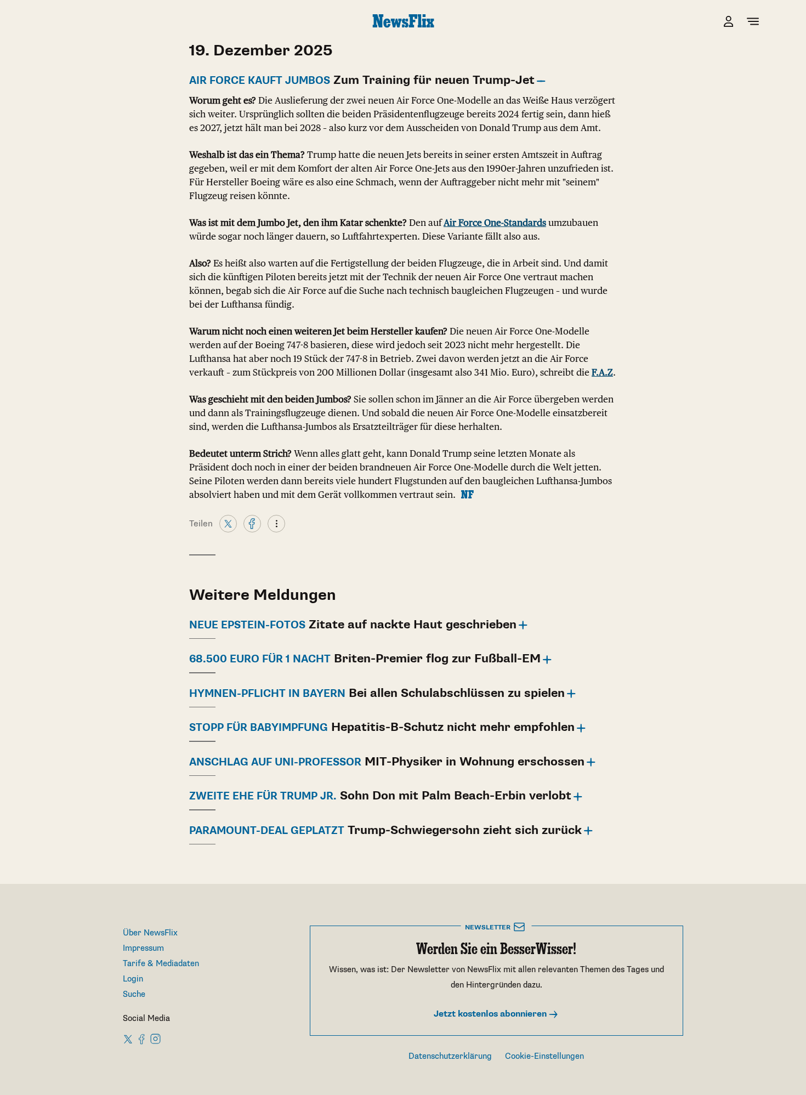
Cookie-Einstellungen (544, 1056)
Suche (134, 994)
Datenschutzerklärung (450, 1056)
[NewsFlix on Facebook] (142, 1038)
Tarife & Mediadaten (161, 963)
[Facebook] (252, 523)
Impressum (143, 948)
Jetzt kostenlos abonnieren (491, 1014)
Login (133, 979)
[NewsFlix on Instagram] (155, 1038)
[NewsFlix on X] (128, 1038)
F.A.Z (602, 372)
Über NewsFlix (150, 933)
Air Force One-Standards (495, 222)
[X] (228, 523)
